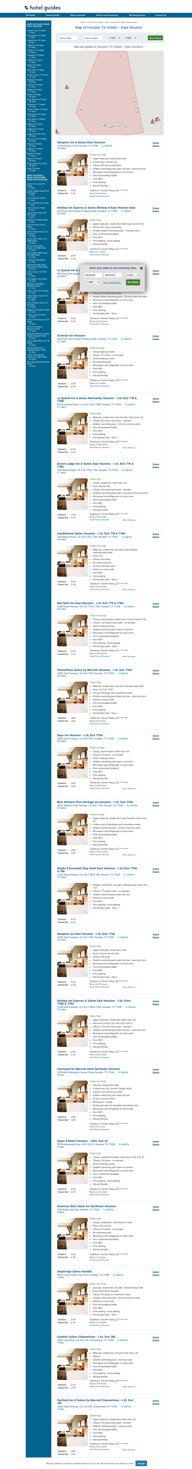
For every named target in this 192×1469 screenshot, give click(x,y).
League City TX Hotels (36, 134)
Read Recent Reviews (99, 196)
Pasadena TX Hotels (35, 55)
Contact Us (160, 15)
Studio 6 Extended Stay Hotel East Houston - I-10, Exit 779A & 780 (97, 870)
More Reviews (129, 448)
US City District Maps (95, 22)
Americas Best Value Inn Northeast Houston (86, 1206)
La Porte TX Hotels (35, 85)
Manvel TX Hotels (34, 159)
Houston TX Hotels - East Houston (120, 46)
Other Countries (77, 15)
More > (114, 313)
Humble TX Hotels (34, 60)
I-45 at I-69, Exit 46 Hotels (38, 291)
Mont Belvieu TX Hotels (37, 99)
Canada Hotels (53, 15)
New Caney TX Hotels (36, 119)
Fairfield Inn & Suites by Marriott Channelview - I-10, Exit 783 (95, 1402)
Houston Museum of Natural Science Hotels (36, 349)
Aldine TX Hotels (34, 65)
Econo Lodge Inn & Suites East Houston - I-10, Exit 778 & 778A (95, 465)
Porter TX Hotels (34, 95)
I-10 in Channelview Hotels (38, 203)
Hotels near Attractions (107, 15)
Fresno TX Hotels (34, 144)
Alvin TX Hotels (33, 168)
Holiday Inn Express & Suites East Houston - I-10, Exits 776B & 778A (94, 1002)
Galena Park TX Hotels (36, 40)
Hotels (82, 22)
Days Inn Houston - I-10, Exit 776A (80, 735)
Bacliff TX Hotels (34, 154)
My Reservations (137, 15)
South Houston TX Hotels (37, 75)
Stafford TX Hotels (34, 149)
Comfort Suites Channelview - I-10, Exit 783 (86, 1336)
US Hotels (30, 15)
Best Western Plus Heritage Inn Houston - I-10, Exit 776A (95, 802)
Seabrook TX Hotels (35, 129)
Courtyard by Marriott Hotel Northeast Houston (88, 1068)
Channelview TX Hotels (36, 35)
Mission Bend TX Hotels (37, 163)
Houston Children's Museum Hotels (34, 328)
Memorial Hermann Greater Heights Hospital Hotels (38, 335)
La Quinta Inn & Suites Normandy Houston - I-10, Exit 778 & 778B (97, 400)
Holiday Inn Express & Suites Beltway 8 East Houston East (96, 207)
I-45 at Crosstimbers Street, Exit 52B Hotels (36, 247)
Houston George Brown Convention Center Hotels (37, 266)
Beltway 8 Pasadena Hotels (38, 310)
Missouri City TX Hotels (37, 139)
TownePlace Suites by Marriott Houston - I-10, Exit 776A (94, 670)
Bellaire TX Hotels (34, 90)
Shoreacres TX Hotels (36, 104)
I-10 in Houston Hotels (36, 198)
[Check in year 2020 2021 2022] (62, 42)
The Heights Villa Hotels (37, 279)
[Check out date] (93, 37)
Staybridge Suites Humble (74, 1271)
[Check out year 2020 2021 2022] (88, 42)
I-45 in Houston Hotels (36, 208)
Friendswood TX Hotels (36, 114)
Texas (107, 22)
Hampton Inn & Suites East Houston (81, 142)
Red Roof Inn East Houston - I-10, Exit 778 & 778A (90, 603)
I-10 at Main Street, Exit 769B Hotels (37, 240)
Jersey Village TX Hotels (37, 109)
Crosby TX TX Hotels (36, 50)
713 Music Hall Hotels (36, 260)
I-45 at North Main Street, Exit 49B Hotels (37, 254)
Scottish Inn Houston (71, 335)
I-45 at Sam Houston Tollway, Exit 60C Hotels (37, 356)
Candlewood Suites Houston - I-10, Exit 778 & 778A (91, 533)
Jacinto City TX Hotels (36, 31)
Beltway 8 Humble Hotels (37, 220)
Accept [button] (141, 1463)
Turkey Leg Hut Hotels (36, 315)
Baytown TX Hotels (35, 80)
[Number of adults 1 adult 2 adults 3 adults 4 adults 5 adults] (130, 38)
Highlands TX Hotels (35, 45)
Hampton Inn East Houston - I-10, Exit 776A (86, 933)
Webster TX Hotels (35, 124)
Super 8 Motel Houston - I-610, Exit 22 (82, 1141)
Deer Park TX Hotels (35, 70)
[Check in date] (68, 37)
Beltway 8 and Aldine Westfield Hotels (35, 285)
